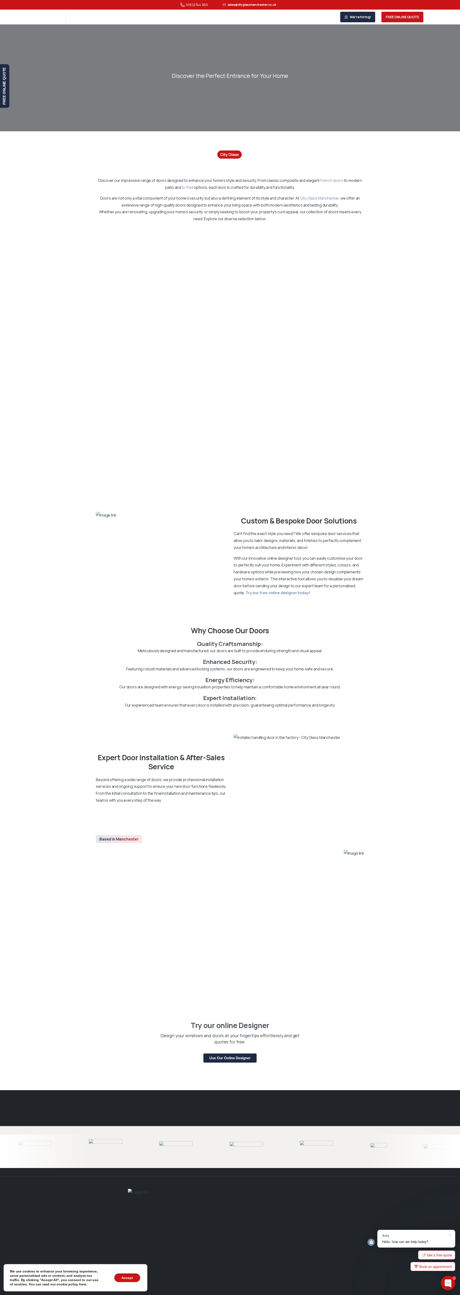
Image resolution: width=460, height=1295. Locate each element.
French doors (331, 180)
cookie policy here (71, 1284)
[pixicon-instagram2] (237, 1283)
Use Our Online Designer (229, 1058)
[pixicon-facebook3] (222, 1283)
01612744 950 (197, 4)
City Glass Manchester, (320, 198)
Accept (127, 1278)
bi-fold (187, 187)
